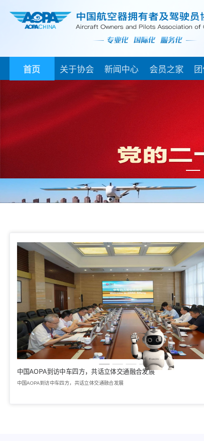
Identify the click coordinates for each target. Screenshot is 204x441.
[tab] (32, 68)
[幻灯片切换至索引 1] (193, 170)
